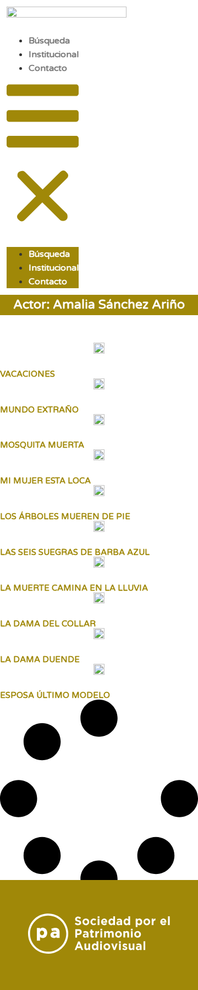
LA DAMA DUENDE (40, 659)
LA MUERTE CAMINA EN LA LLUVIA (74, 588)
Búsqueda (49, 40)
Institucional (54, 54)
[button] (43, 155)
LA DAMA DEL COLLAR (48, 624)
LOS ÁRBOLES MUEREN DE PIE (65, 516)
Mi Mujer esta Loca (45, 481)
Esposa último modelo (55, 695)
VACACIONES (27, 374)
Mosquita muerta (42, 445)
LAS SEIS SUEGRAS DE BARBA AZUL (75, 552)
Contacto (48, 68)
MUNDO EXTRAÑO (39, 410)
